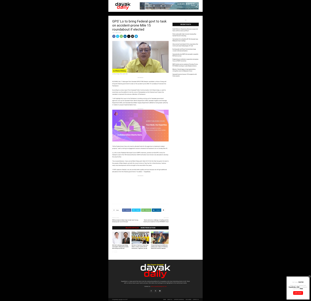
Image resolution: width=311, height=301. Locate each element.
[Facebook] (113, 36)
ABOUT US (169, 299)
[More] (163, 210)
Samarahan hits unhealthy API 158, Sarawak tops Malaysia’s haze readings (185, 39)
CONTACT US (196, 299)
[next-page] (116, 252)
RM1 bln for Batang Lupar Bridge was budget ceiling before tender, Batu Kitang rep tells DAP (120, 246)
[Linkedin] (125, 36)
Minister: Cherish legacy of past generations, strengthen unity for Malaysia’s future (184, 70)
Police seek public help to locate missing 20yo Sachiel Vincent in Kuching (184, 34)
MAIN (164, 299)
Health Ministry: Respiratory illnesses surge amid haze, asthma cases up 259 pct (185, 29)
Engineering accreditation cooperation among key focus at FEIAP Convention (185, 60)
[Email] (128, 36)
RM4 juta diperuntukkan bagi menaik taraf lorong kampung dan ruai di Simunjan (125, 220)
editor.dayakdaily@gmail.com (159, 286)
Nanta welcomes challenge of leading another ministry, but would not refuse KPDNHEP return (156, 220)
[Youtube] (159, 291)
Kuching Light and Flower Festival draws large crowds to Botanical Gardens (184, 49)
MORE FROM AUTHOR (148, 228)
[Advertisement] (140, 189)
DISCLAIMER (188, 299)
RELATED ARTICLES (132, 228)
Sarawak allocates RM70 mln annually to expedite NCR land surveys (185, 55)
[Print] (132, 36)
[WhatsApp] (121, 36)
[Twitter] (117, 36)
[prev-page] (113, 252)
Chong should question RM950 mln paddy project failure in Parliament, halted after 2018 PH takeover (159, 246)
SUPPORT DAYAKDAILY (179, 299)
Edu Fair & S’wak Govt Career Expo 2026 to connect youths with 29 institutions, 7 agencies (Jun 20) (140, 246)
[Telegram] (136, 36)
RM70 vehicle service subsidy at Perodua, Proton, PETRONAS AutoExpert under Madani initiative (185, 65)
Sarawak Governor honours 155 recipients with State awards (185, 75)
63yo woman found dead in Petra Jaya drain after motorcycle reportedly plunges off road (185, 44)
